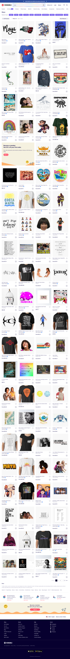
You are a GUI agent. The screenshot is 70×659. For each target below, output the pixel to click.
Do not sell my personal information (23, 645)
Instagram (54, 624)
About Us (20, 624)
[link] (11, 15)
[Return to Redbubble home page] (7, 5)
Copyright (36, 633)
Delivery (36, 624)
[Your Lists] (64, 5)
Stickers (17, 9)
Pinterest (54, 631)
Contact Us (36, 635)
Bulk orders (6, 637)
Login (5, 633)
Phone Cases (23, 9)
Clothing (10, 9)
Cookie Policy (32, 645)
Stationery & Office (60, 9)
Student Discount (7, 631)
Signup (5, 635)
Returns (35, 626)
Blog (5, 629)
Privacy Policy (13, 645)
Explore (3, 9)
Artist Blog (20, 635)
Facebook (54, 626)
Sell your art (20, 631)
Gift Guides (6, 624)
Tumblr (53, 629)
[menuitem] (3, 9)
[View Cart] (67, 5)
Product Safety (37, 631)
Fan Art (5, 626)
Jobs (19, 633)
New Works (6, 627)
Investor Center (21, 626)
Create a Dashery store (23, 637)
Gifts (67, 9)
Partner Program (21, 627)
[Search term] (43, 5)
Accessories (51, 9)
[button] (35, 1)
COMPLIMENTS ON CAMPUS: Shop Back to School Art (35, 1)
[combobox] (29, 5)
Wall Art (29, 9)
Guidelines (36, 629)
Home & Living (36, 9)
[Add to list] (16, 40)
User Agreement (7, 645)
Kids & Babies (44, 9)
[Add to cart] (16, 43)
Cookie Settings (37, 637)
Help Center (36, 627)
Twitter (53, 628)
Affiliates (20, 629)
